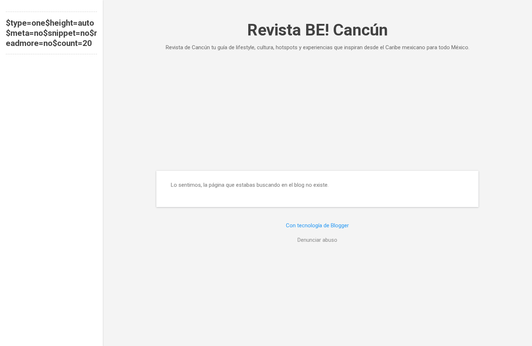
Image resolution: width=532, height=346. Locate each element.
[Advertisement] (317, 110)
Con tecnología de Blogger (317, 225)
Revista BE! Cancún (317, 29)
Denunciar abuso (317, 240)
